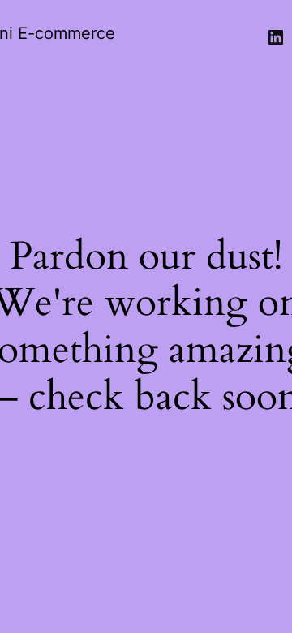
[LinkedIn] (276, 37)
